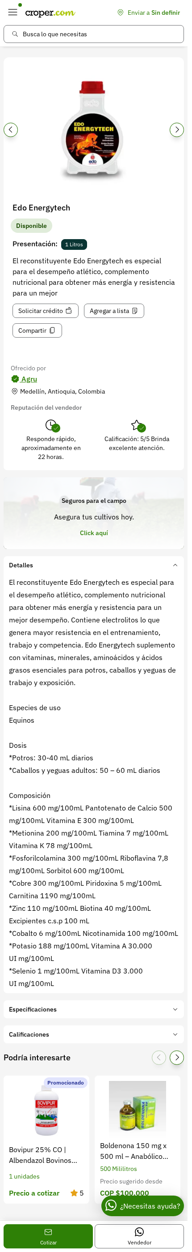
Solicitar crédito (40, 311)
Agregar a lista (109, 311)
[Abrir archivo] (94, 132)
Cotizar (48, 1242)
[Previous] (11, 130)
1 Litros (74, 244)
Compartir (32, 330)
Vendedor (139, 1242)
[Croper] (50, 12)
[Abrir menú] (12, 12)
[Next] (177, 130)
